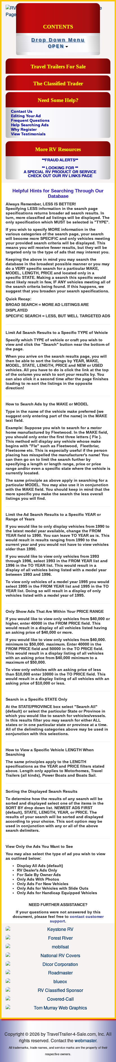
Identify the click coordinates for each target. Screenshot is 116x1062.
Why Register (24, 129)
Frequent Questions (30, 120)
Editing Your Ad (26, 116)
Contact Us (21, 111)
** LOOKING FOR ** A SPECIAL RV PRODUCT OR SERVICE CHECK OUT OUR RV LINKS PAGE (60, 172)
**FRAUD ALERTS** (60, 160)
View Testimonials (28, 134)
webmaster (85, 1040)
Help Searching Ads (30, 125)
